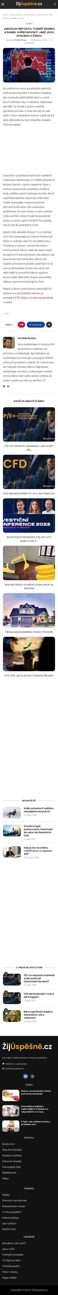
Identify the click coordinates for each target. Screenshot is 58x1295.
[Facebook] (25, 1076)
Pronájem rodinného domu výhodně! (29, 632)
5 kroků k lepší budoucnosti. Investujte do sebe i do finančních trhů (38, 831)
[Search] (55, 4)
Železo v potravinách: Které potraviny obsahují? (36, 1092)
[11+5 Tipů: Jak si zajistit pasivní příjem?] (29, 654)
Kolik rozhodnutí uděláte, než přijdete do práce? (39, 810)
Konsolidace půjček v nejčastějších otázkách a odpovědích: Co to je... (34, 1109)
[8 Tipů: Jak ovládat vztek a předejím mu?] (10, 1126)
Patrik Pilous (20, 39)
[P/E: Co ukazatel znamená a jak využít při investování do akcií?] (29, 424)
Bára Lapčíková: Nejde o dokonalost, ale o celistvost (38, 1014)
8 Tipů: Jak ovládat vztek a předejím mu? (35, 1123)
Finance (29, 1188)
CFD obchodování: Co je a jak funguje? (29, 493)
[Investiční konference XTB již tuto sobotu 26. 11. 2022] (29, 515)
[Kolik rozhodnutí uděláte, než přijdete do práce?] (12, 813)
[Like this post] (22, 325)
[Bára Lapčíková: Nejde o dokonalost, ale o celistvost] (12, 1016)
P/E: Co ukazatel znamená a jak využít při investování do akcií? (39, 978)
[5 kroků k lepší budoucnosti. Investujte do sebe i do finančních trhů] (12, 830)
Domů (5, 15)
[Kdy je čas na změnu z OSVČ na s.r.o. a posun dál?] (12, 852)
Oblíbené (29, 1237)
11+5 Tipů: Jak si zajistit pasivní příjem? (29, 675)
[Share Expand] (49, 325)
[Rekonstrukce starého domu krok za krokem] (29, 563)
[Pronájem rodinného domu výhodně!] (29, 610)
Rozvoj (29, 1137)
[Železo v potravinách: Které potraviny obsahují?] (10, 1095)
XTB (6, 314)
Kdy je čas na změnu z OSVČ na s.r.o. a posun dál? (38, 850)
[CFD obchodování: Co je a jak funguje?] (29, 472)
